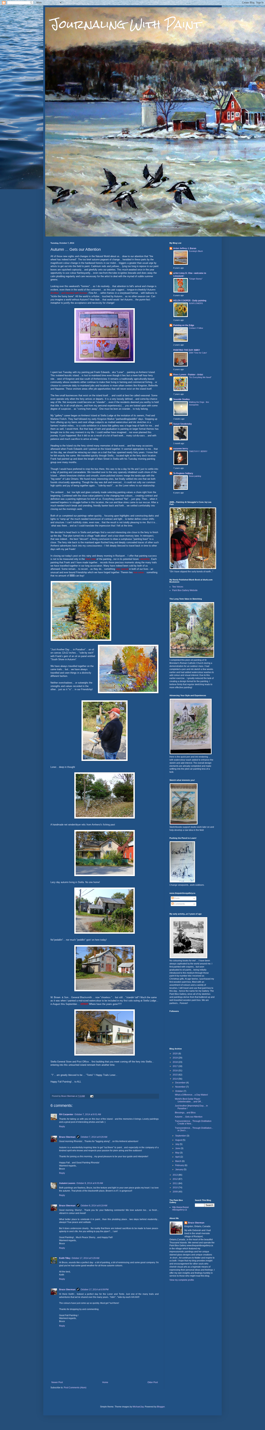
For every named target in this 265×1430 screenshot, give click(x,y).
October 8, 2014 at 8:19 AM (94, 1205)
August (179, 1140)
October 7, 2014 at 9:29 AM (94, 1137)
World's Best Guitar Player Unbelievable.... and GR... (189, 1100)
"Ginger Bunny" (195, 279)
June (178, 1148)
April (177, 1157)
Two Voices (177, 586)
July (177, 1144)
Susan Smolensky (182, 424)
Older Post (152, 1382)
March (178, 1161)
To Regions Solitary (183, 473)
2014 (175, 1079)
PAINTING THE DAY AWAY (186, 350)
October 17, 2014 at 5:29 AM (85, 1258)
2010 (175, 1187)
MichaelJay (138, 1406)
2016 (175, 1070)
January (179, 1169)
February (180, 1165)
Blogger (161, 1406)
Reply (62, 1126)
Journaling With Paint (125, 24)
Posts (177, 898)
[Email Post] (91, 1096)
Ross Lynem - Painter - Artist (188, 374)
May (177, 1152)
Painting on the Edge (183, 325)
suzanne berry (180, 448)
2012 (175, 1179)
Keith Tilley (64, 1258)
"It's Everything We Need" (200, 377)
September (181, 1135)
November (180, 1087)
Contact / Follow (196, 328)
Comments (179, 904)
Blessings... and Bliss (185, 1112)
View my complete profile (181, 1280)
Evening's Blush (196, 251)
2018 (175, 1062)
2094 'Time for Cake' (198, 353)
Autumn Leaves (67, 1183)
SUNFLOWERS (196, 303)
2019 (175, 1057)
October (179, 1091)
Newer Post (57, 1382)
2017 (175, 1066)
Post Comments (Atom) (75, 1387)
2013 (175, 1175)
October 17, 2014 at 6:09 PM (95, 1289)
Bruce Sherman (67, 1137)
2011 (175, 1183)
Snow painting (195, 476)
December (180, 1082)
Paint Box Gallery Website (185, 590)
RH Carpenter (66, 1114)
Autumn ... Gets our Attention (188, 1117)
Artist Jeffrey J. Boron (184, 248)
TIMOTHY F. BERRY (198, 451)
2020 (175, 1053)
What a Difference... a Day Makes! (191, 1094)
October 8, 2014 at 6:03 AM (89, 1183)
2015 (175, 1074)
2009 (175, 1191)
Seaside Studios (181, 399)
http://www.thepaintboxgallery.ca (180, 1208)
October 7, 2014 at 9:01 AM (87, 1114)
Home (105, 1382)
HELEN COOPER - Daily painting (189, 300)
